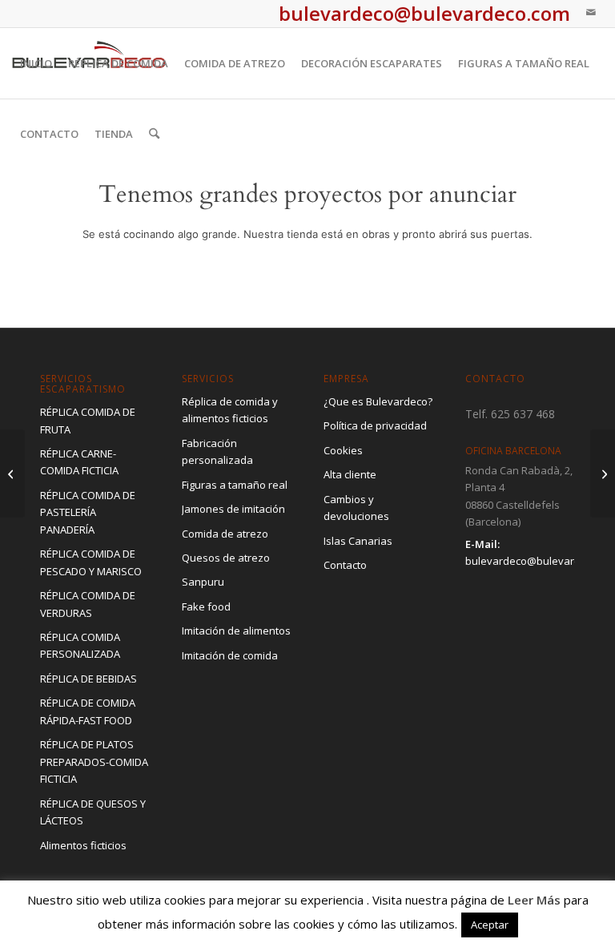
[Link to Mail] (591, 12)
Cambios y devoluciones (356, 507)
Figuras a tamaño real (234, 485)
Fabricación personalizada (217, 451)
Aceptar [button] (489, 924)
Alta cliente (350, 474)
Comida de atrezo (225, 533)
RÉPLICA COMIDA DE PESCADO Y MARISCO (91, 562)
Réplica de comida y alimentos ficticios (230, 409)
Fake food (206, 606)
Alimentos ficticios (83, 845)
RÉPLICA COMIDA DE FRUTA (87, 420)
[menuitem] (36, 63)
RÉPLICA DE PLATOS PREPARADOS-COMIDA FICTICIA (94, 761)
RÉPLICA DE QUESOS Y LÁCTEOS (93, 812)
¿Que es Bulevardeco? (378, 401)
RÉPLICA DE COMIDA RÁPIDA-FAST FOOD (87, 711)
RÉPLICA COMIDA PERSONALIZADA (80, 645)
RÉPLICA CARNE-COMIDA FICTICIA (79, 462)
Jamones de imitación (233, 509)
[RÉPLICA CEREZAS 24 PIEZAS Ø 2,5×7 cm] (602, 473)
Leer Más (534, 900)
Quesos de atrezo (226, 557)
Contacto (345, 565)
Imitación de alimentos (236, 630)
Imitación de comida (230, 655)
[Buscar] (154, 134)
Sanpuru (203, 581)
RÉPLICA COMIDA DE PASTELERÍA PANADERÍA (87, 512)
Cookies (343, 450)
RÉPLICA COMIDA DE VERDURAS (87, 603)
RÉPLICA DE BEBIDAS (88, 678)
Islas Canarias (358, 541)
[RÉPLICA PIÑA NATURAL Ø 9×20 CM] (12, 473)
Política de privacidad (375, 425)
